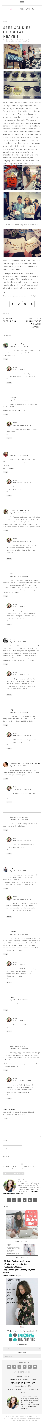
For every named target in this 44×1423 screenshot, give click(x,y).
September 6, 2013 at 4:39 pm (22, 675)
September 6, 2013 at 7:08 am (19, 400)
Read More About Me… (28, 1407)
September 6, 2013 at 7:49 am (19, 513)
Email (6, 1148)
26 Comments (36, 40)
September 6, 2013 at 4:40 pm (22, 789)
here (27, 41)
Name (6, 1140)
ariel (11, 868)
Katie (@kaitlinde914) (18, 1046)
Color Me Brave (9, 468)
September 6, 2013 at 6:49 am (19, 346)
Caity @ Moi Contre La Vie (20, 817)
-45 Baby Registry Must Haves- (17, 1261)
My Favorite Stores (22, 1372)
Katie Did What (22, 9)
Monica (12, 639)
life (14, 314)
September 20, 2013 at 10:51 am (23, 1081)
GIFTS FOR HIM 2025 (17, 1389)
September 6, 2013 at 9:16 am (19, 819)
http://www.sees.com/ (21, 1092)
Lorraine (13, 932)
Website (6, 1156)
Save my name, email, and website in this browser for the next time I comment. (18, 1167)
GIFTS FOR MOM (17, 1379)
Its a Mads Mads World (20, 410)
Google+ (9, 1421)
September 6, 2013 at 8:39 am (19, 576)
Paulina (13, 453)
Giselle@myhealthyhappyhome (21, 344)
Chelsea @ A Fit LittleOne (19, 510)
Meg (11, 710)
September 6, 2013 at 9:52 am (19, 999)
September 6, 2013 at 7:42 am (19, 455)
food (11, 314)
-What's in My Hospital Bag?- (16, 1264)
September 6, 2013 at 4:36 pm (22, 607)
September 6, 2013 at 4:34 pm (22, 370)
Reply (6, 359)
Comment (6, 1118)
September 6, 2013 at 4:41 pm (22, 899)
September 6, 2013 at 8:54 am (19, 712)
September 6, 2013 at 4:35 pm (22, 482)
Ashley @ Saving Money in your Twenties (25, 763)
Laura (12, 997)
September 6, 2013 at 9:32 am (19, 871)
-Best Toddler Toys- (12, 1275)
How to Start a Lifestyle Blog (25, 1421)
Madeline (13, 397)
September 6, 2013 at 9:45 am (19, 934)
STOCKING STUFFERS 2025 (23, 1383)
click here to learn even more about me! (21, 1192)
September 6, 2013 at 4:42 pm (22, 1021)
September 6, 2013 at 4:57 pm (19, 1048)
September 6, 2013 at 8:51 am (19, 642)
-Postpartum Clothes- (13, 1267)
